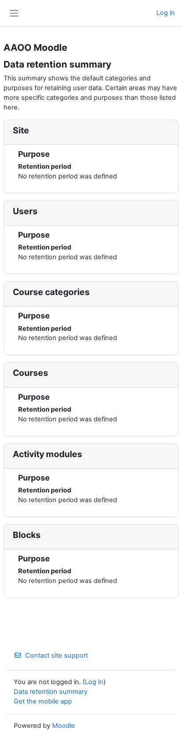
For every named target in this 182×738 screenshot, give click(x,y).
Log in (165, 13)
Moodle (63, 726)
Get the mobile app (43, 701)
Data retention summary (50, 692)
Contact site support (56, 655)
